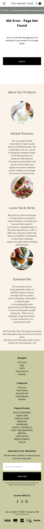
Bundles (22, 399)
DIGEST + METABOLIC (22, 427)
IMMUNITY (22, 421)
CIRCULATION (22, 436)
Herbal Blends (22, 396)
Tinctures (22, 387)
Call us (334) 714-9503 (15, 512)
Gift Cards (22, 362)
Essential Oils (22, 393)
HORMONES (22, 424)
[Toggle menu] (3, 3)
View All (22, 442)
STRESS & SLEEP (22, 418)
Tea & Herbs (22, 390)
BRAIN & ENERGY (22, 439)
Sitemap (22, 374)
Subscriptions (22, 371)
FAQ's (22, 368)
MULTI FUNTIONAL (22, 412)
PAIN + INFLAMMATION (22, 430)
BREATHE (22, 433)
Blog (22, 365)
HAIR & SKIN (22, 415)
